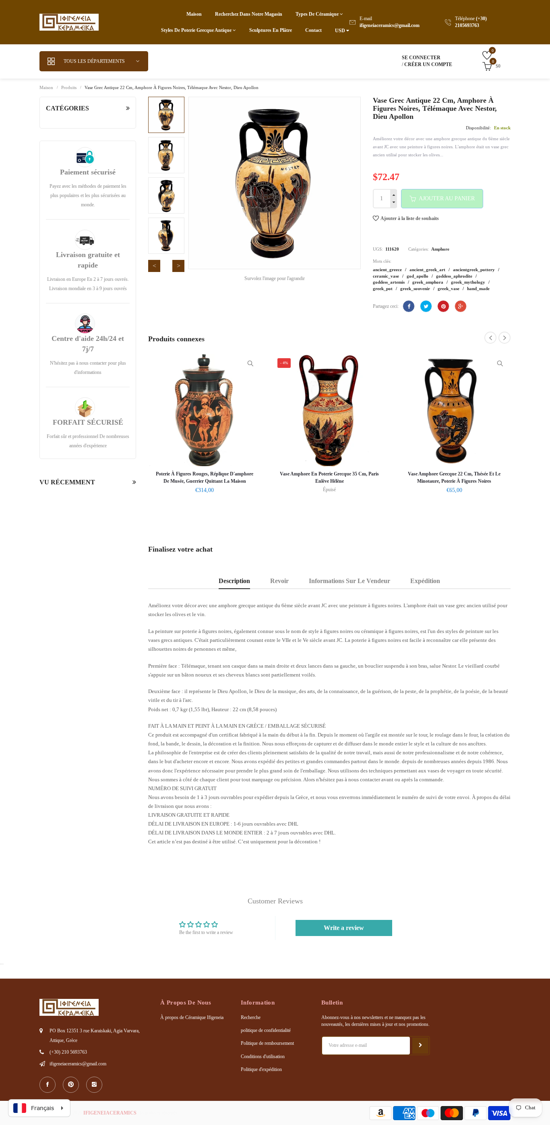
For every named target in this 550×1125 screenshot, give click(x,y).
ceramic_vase (386, 276)
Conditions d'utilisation (263, 1056)
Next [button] (178, 266)
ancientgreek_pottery (474, 269)
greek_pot (383, 288)
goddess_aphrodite (454, 276)
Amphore (440, 249)
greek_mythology (468, 282)
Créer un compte (428, 64)
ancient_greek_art (428, 269)
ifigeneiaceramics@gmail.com (390, 25)
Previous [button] (154, 266)
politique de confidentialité (266, 1030)
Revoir (279, 581)
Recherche (251, 1017)
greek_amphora (428, 282)
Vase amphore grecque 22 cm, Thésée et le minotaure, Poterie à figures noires (454, 477)
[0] (481, 55)
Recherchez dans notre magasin (248, 14)
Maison (194, 14)
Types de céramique (318, 14)
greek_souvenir (415, 288)
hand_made (478, 288)
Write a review (344, 927)
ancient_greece (388, 269)
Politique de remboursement (267, 1043)
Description (234, 581)
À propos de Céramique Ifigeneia (191, 1017)
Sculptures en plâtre (270, 30)
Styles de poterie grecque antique (197, 30)
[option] (166, 115)
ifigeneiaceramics (109, 1113)
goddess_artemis (389, 282)
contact (313, 30)
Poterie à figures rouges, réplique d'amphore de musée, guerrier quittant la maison (204, 477)
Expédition (425, 581)
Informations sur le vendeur (349, 581)
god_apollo (418, 276)
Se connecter (421, 57)
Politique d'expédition (261, 1069)
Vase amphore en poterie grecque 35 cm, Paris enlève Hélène (329, 477)
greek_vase (449, 288)
